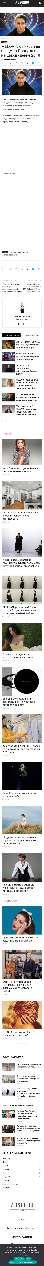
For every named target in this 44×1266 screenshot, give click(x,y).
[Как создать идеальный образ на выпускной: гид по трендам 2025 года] (22, 728)
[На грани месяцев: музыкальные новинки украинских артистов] (8, 397)
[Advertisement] (22, 149)
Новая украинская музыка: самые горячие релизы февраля (27, 356)
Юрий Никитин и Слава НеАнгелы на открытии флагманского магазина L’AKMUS (17, 986)
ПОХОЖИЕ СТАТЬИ (11, 335)
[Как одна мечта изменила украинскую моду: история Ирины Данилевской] (22, 867)
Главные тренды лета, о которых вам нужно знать (18, 656)
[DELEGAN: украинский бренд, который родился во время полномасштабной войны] (22, 590)
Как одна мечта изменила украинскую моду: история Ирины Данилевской (18, 887)
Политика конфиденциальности (23, 1262)
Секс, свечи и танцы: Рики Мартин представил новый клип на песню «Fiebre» (12, 288)
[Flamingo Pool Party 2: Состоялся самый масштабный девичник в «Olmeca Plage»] (8, 1114)
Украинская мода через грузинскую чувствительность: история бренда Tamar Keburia (21, 562)
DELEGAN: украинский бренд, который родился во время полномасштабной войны (20, 610)
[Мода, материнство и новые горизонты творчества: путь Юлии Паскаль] (22, 820)
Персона (12, 39)
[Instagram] (25, 324)
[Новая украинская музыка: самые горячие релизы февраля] (8, 356)
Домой (3, 39)
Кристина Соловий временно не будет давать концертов (21, 939)
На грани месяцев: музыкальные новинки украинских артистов (27, 397)
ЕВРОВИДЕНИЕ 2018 (10, 255)
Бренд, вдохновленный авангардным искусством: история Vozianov (18, 701)
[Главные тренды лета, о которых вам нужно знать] (22, 637)
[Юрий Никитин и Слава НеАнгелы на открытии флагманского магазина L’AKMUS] (22, 964)
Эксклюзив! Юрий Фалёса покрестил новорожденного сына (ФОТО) (29, 1140)
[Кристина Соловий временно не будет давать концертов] (22, 920)
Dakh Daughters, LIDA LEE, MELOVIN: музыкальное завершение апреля (28, 345)
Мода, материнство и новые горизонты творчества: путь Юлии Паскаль (19, 840)
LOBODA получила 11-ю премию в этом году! (16, 1034)
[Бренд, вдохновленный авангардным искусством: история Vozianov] (22, 681)
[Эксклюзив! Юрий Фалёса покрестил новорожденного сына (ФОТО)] (8, 1141)
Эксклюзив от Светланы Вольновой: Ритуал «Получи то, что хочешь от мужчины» (28, 1128)
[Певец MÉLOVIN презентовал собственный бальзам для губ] (8, 368)
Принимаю (19, 1259)
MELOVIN (13, 252)
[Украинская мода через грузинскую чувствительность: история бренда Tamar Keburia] (22, 542)
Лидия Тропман (10, 59)
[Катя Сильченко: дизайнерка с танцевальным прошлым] (22, 452)
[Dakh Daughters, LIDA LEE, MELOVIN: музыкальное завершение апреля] (8, 344)
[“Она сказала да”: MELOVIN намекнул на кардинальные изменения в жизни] (8, 409)
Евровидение (23, 252)
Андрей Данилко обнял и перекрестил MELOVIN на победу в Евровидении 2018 (32, 288)
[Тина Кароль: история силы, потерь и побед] (22, 776)
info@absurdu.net (30, 1228)
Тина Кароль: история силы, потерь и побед (19, 795)
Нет (28, 1259)
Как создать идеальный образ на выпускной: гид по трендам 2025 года (21, 749)
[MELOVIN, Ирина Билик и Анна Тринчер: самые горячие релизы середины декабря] (8, 382)
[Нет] (41, 1255)
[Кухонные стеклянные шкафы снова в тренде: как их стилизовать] (22, 495)
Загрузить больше (21, 1044)
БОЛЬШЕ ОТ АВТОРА (30, 335)
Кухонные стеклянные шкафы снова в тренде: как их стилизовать (20, 515)
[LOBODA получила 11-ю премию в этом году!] (22, 1015)
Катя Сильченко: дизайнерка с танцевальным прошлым (21, 470)
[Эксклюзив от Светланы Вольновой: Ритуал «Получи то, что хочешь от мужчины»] (8, 1129)
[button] (40, 3)
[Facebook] (19, 324)
